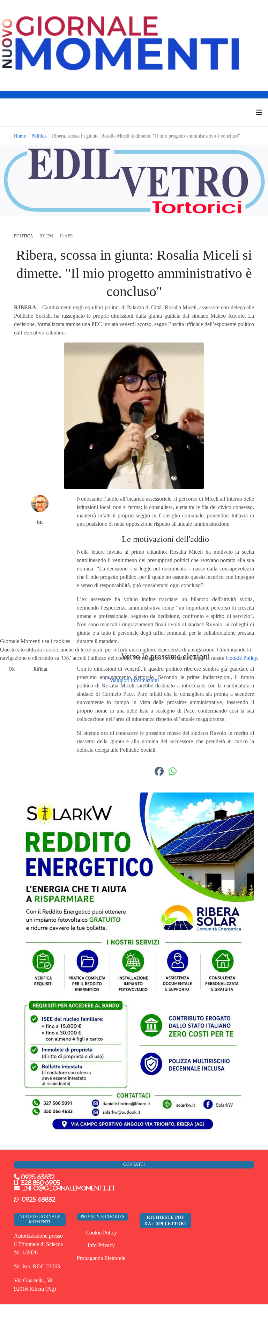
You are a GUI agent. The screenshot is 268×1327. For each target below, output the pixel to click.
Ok (12, 669)
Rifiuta (40, 669)
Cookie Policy (241, 658)
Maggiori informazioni (134, 680)
